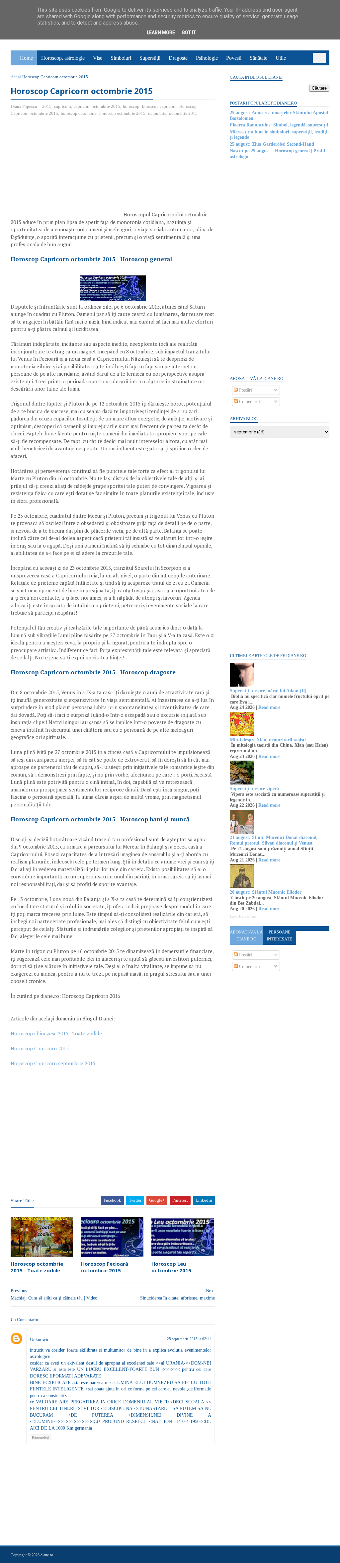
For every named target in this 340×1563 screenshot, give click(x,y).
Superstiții (149, 58)
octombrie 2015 (183, 113)
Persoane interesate (279, 935)
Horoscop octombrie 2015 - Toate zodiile (37, 1267)
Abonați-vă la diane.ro (246, 935)
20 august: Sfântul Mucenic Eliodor (265, 892)
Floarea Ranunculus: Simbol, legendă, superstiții (279, 124)
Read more (269, 707)
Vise (97, 58)
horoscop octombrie (79, 113)
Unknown (39, 1339)
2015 (46, 106)
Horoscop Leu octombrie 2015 (171, 1267)
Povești (233, 58)
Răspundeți (40, 1437)
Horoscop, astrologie (63, 58)
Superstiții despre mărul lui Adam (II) (268, 690)
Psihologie (207, 58)
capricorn (62, 106)
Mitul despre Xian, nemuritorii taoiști (268, 739)
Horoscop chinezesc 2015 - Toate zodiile (56, 1033)
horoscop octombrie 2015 (122, 113)
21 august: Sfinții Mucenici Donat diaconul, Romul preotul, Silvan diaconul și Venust (274, 840)
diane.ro (47, 1555)
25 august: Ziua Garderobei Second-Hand (272, 144)
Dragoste (178, 58)
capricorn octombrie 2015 (97, 106)
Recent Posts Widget (243, 916)
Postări (245, 390)
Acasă (16, 76)
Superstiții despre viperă (254, 788)
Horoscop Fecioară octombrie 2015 (104, 1267)
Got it (189, 32)
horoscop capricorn (159, 106)
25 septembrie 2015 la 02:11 (189, 1339)
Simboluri (121, 58)
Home (26, 58)
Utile (281, 58)
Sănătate (258, 58)
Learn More (161, 32)
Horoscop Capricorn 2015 (40, 1048)
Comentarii (249, 401)
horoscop (131, 106)
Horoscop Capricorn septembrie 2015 (53, 1063)
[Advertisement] (66, 169)
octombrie (157, 113)
